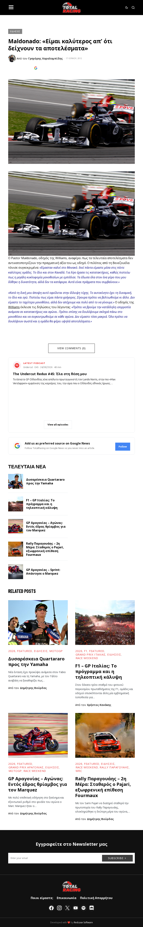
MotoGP (56, 651)
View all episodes (57, 424)
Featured (24, 651)
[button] (11, 7)
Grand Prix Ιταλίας (91, 654)
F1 (85, 651)
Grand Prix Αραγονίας (26, 767)
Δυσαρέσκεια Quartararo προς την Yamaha (45, 481)
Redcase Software (83, 922)
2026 (11, 651)
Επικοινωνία (66, 898)
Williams (14, 307)
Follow (123, 446)
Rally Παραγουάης (114, 767)
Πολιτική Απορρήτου (96, 898)
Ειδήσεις (15, 31)
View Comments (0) (71, 348)
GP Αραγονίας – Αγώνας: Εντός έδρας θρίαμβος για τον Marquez (46, 526)
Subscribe (115, 858)
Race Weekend (87, 658)
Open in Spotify (29, 424)
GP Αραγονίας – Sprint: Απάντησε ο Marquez (43, 572)
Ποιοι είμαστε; (42, 898)
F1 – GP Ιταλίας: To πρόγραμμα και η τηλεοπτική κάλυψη (42, 504)
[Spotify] (84, 908)
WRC (79, 771)
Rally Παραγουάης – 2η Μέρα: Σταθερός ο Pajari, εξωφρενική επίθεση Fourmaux (45, 549)
